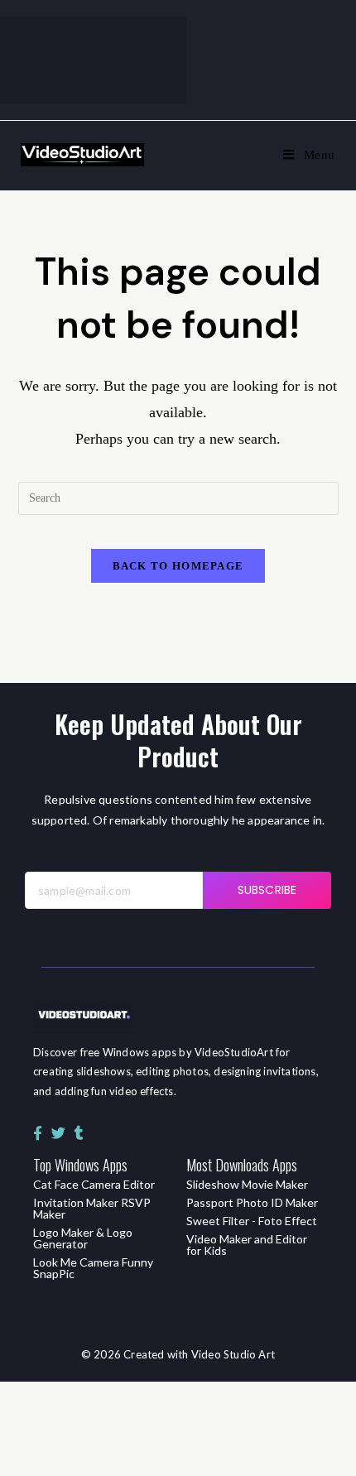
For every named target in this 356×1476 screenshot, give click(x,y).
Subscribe (267, 890)
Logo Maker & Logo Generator (82, 1238)
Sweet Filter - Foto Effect (251, 1221)
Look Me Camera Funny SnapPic (93, 1268)
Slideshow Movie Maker (247, 1184)
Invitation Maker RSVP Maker (92, 1208)
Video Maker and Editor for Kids (246, 1244)
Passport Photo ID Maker (252, 1202)
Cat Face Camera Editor (94, 1184)
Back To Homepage (178, 566)
